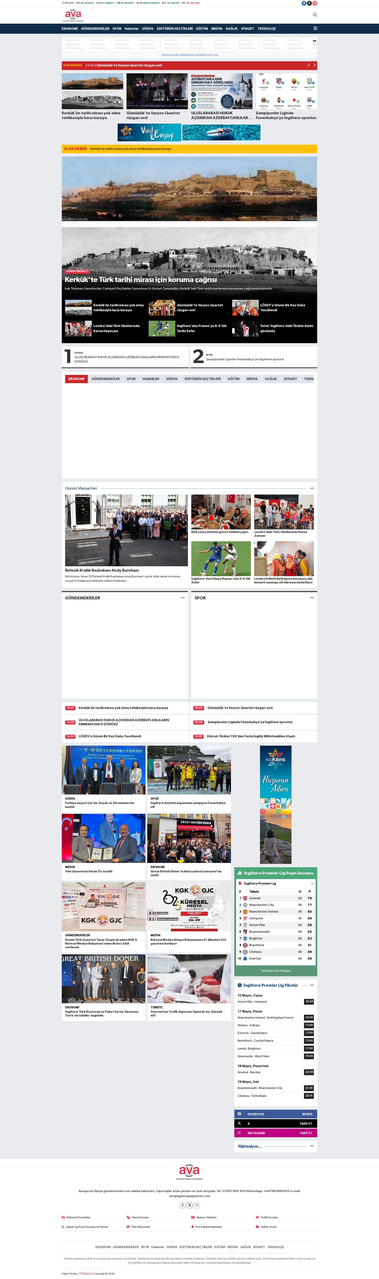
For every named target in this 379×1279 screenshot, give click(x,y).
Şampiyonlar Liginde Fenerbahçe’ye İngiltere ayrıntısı (245, 359)
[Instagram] (196, 1205)
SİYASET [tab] (290, 379)
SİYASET (247, 28)
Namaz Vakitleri (206, 1217)
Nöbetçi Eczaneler (78, 1217)
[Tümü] (312, 1146)
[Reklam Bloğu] (189, 132)
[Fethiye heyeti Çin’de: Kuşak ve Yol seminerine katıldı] (103, 770)
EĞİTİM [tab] (233, 379)
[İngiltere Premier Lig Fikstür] (312, 985)
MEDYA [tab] (252, 379)
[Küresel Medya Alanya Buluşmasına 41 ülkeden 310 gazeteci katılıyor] (189, 906)
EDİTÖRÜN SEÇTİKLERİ (175, 28)
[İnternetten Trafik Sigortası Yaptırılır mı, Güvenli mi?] (189, 978)
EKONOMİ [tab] (76, 379)
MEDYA (216, 28)
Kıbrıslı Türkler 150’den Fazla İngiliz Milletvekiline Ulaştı (251, 736)
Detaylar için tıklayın (276, 971)
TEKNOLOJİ (267, 28)
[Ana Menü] (315, 28)
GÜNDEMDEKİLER (95, 28)
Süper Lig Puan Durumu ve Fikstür (87, 1226)
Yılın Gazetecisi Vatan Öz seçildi (88, 871)
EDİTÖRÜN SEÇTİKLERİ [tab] (203, 379)
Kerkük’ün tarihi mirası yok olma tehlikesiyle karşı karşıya (130, 149)
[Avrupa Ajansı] (73, 15)
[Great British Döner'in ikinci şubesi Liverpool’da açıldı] (189, 838)
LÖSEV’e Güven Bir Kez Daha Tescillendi (110, 736)
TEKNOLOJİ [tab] (313, 379)
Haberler (132, 28)
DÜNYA (148, 28)
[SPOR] (312, 598)
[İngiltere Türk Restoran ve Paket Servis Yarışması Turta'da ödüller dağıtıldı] (103, 978)
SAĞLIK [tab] (271, 379)
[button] (309, 65)
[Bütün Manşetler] (312, 488)
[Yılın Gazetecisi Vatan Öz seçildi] (103, 838)
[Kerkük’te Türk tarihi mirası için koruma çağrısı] (189, 228)
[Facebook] (182, 1205)
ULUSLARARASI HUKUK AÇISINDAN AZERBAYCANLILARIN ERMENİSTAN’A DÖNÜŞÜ (126, 359)
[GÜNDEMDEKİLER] (183, 598)
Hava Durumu (140, 1217)
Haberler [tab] (151, 379)
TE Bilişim (85, 1273)
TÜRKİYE (157, 1007)
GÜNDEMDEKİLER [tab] (106, 379)
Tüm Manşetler (140, 1226)
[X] (189, 1205)
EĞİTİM (202, 28)
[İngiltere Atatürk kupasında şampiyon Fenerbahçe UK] (189, 770)
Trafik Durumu (269, 1217)
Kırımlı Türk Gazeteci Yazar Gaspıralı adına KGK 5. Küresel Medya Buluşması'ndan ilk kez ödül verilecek (101, 943)
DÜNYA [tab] (172, 379)
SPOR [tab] (131, 379)
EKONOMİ (70, 28)
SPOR (117, 28)
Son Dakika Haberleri (208, 1226)
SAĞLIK (232, 28)
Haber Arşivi (269, 1226)
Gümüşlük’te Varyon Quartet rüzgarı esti (240, 708)
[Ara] (315, 15)
